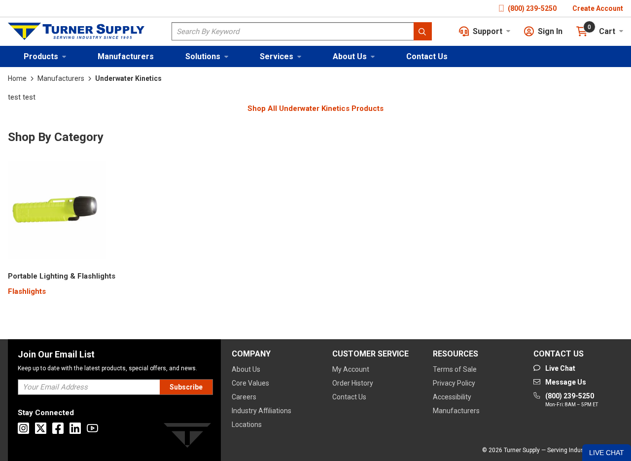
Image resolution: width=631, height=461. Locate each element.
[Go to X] (40, 428)
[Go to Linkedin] (75, 428)
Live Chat (606, 452)
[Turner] (187, 437)
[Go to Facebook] (58, 428)
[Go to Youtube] (92, 428)
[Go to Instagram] (23, 428)
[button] (45, 56)
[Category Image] (57, 212)
